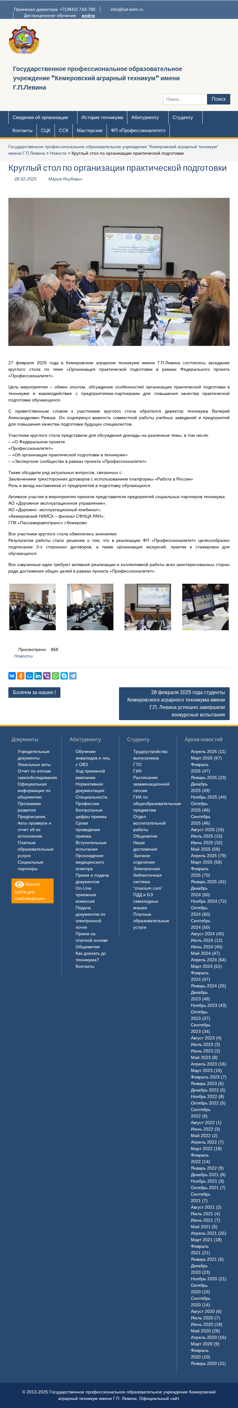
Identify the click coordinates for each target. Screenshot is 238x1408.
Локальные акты (34, 764)
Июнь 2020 (202, 1324)
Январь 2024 (204, 985)
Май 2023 (201, 1057)
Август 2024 (203, 933)
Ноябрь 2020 (204, 1278)
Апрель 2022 (204, 1142)
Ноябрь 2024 (204, 901)
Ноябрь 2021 (204, 1181)
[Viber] (47, 676)
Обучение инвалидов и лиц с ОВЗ (93, 758)
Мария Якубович (65, 178)
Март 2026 (202, 757)
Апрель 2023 (204, 1063)
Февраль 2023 (205, 1076)
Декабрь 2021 (205, 1174)
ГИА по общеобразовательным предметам (157, 803)
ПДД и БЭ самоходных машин (145, 901)
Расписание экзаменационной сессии (151, 784)
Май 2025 (201, 849)
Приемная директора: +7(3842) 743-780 (54, 9)
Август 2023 (203, 1037)
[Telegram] (73, 676)
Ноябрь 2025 (204, 797)
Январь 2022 (204, 1168)
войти (88, 15)
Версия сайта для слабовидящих (30, 891)
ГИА (137, 770)
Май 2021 (201, 1226)
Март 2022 (202, 1148)
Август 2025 (203, 829)
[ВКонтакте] (12, 676)
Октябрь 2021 (205, 1187)
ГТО (137, 764)
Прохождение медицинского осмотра (90, 862)
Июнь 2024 (202, 946)
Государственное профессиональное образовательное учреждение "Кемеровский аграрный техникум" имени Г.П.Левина (97, 78)
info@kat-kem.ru (127, 9)
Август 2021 (203, 1207)
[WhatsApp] (55, 676)
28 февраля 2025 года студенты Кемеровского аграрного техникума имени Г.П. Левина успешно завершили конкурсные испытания (176, 703)
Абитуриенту (145, 117)
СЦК (46, 130)
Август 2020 (203, 1311)
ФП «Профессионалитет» (138, 130)
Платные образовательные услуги (36, 849)
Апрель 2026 (204, 751)
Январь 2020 (204, 1363)
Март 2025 (202, 862)
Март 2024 (202, 966)
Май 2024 (201, 953)
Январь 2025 (204, 881)
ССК (63, 130)
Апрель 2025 (204, 855)
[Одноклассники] (20, 676)
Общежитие (88, 946)
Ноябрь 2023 (204, 1005)
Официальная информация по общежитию (34, 790)
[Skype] (64, 676)
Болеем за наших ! (34, 692)
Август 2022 (203, 1122)
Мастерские (90, 130)
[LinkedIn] (38, 676)
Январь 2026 (204, 777)
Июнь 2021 (202, 1220)
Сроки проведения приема (88, 830)
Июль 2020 (202, 1317)
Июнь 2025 (202, 842)
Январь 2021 (204, 1259)
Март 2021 (202, 1239)
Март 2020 (202, 1343)
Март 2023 (202, 1070)
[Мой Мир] (29, 676)
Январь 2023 (204, 1083)
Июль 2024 (202, 940)
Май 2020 (201, 1330)
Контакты (22, 130)
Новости (58, 153)
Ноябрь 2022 (204, 1096)
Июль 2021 (202, 1213)
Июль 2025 (202, 836)
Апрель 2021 (204, 1233)
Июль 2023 (202, 1044)
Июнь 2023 (202, 1050)
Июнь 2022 (202, 1129)
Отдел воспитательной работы (149, 823)
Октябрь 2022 (205, 1102)
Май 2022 (201, 1135)
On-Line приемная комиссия (86, 895)
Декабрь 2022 (205, 1089)
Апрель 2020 (204, 1337)
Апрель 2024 (204, 959)
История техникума (102, 117)
